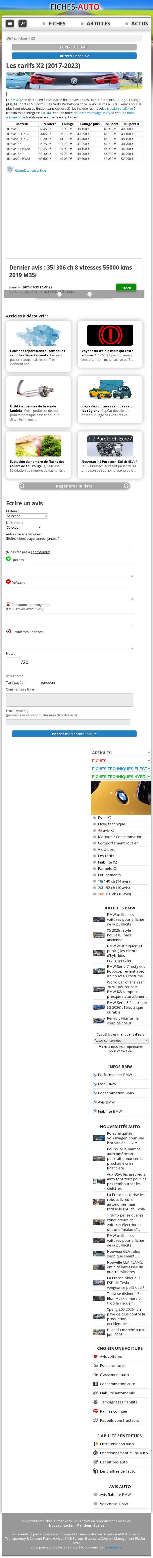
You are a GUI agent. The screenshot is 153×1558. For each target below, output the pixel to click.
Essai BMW (107, 1083)
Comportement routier (118, 843)
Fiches (12, 38)
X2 (33, 38)
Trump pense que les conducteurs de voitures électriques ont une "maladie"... (125, 1222)
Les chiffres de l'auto (117, 1471)
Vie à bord (107, 849)
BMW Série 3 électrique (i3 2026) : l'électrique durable (127, 1007)
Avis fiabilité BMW (115, 1494)
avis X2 (106, 830)
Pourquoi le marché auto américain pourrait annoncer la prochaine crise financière (125, 1158)
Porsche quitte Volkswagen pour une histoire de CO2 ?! (125, 1138)
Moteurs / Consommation (120, 836)
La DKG (46, 113)
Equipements (109, 874)
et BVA (107, 113)
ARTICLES (98, 23)
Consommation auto (117, 1383)
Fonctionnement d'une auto (124, 1453)
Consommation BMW (116, 1093)
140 (114, 881)
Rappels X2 (107, 868)
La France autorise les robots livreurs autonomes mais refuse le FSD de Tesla (126, 1201)
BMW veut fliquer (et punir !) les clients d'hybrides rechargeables (124, 953)
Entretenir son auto (117, 1443)
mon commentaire (74, 733)
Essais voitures (113, 1365)
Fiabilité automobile (117, 1393)
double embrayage (88, 113)
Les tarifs (106, 855)
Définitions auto (114, 1462)
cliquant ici (114, 1547)
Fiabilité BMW (110, 1111)
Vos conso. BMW (114, 1503)
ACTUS (139, 23)
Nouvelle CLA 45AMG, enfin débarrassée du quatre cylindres (125, 1267)
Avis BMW (106, 1102)
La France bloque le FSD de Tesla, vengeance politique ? (125, 1283)
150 (114, 894)
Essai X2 (105, 817)
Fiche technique (111, 824)
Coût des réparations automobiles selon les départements (37, 353)
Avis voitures (111, 1356)
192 (114, 887)
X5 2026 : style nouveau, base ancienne (119, 935)
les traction (110, 108)
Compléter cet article (30, 170)
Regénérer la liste (74, 486)
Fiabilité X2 (107, 862)
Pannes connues (114, 1411)
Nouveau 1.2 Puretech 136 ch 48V (107, 461)
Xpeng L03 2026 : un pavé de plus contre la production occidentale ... (126, 1316)
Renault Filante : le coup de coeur (123, 1020)
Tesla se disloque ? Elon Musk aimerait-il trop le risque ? (125, 1298)
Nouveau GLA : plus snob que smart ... (123, 1253)
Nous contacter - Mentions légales (76, 1525)
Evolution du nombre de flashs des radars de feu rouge (37, 463)
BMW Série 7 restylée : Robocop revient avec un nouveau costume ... (126, 971)
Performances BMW (115, 1074)
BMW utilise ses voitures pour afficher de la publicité (125, 919)
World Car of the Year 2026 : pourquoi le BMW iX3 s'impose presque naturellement (127, 989)
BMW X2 (16, 100)
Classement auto (114, 1374)
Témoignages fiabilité (118, 1402)
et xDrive (126, 108)
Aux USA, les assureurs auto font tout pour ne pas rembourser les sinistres (126, 1181)
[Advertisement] (74, 200)
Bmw (24, 38)
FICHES (57, 23)
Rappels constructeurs (119, 1420)
